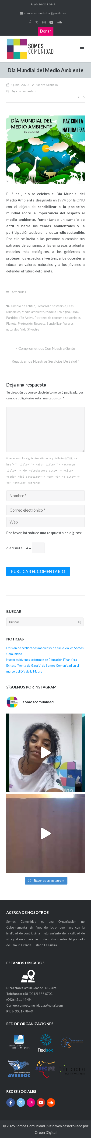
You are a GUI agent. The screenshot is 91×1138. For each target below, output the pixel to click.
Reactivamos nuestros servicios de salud (44, 361)
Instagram (44, 22)
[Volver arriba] (79, 1126)
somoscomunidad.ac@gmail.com (45, 13)
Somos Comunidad (31, 1126)
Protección (25, 323)
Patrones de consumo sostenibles (57, 318)
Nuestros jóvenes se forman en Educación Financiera (41, 660)
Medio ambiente (33, 312)
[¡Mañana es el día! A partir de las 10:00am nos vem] (45, 753)
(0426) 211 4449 (44, 4)
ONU (74, 312)
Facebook (30, 22)
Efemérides (18, 292)
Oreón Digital (45, 1132)
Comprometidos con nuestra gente (46, 348)
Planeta (11, 323)
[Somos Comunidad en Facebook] (10, 1102)
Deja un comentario (24, 91)
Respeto (40, 323)
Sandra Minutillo (47, 85)
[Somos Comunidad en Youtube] (41, 1102)
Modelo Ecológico (58, 312)
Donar (45, 31)
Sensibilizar (54, 323)
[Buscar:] (45, 621)
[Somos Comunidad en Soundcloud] (51, 1102)
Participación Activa (19, 318)
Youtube (51, 22)
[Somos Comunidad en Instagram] (31, 1102)
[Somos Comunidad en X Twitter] (21, 1102)
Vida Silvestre (29, 329)
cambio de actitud (23, 306)
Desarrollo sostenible (51, 306)
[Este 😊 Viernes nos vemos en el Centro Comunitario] (45, 833)
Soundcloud (59, 22)
